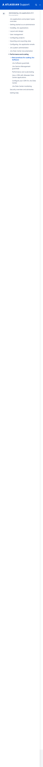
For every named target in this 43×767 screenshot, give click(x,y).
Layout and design (16, 31)
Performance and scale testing (23, 72)
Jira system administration (19, 48)
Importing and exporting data (20, 41)
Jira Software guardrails (20, 63)
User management (16, 34)
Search (36, 5)
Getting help (14, 93)
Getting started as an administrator (22, 24)
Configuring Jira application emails (22, 44)
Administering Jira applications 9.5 (21, 13)
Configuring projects (17, 38)
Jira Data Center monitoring (22, 86)
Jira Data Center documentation (21, 51)
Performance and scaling (19, 54)
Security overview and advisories (22, 89)
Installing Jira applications (19, 28)
